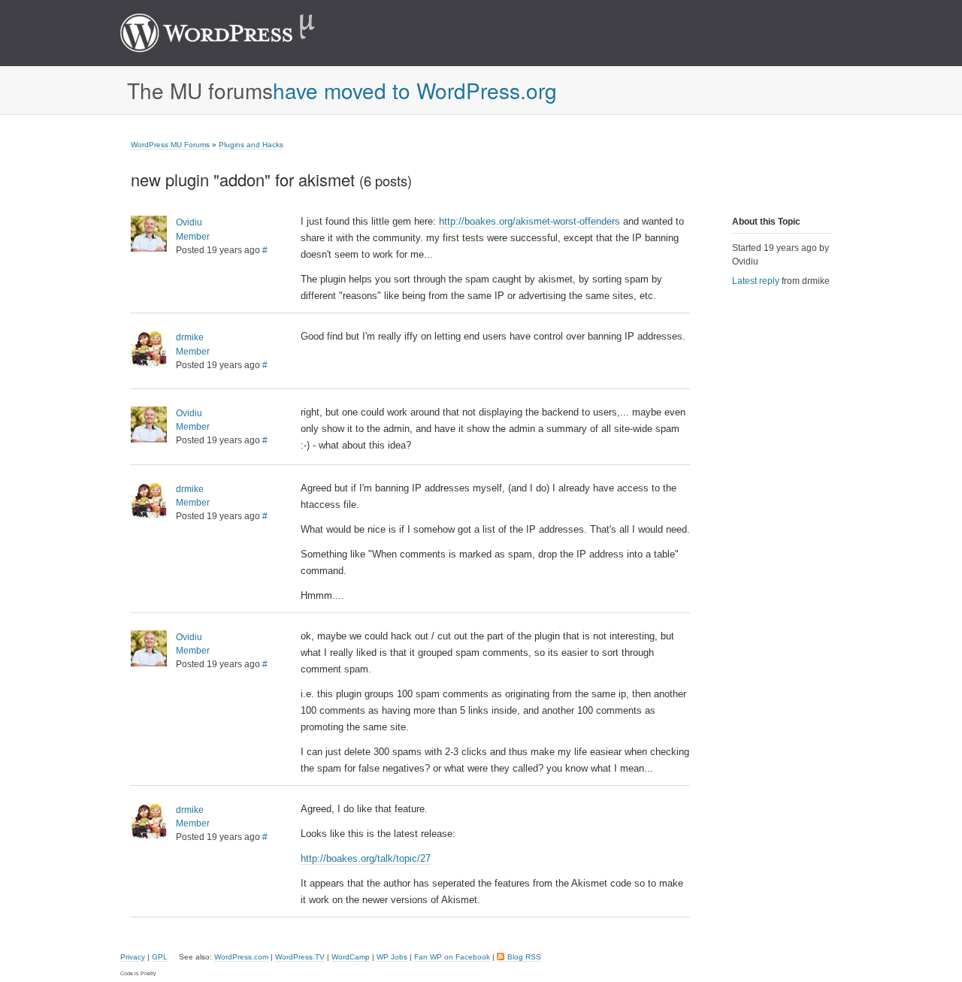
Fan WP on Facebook (452, 957)
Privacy (132, 957)
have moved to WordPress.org (415, 90)
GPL (160, 957)
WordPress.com (241, 957)
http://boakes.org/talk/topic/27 (366, 858)
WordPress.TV (300, 957)
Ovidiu (189, 222)
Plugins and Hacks (251, 145)
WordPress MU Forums (170, 145)
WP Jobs (392, 957)
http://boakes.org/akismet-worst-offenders (529, 221)
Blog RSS (524, 957)
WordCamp (350, 957)
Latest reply (755, 281)
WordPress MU (233, 33)
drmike (190, 337)
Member (193, 236)
